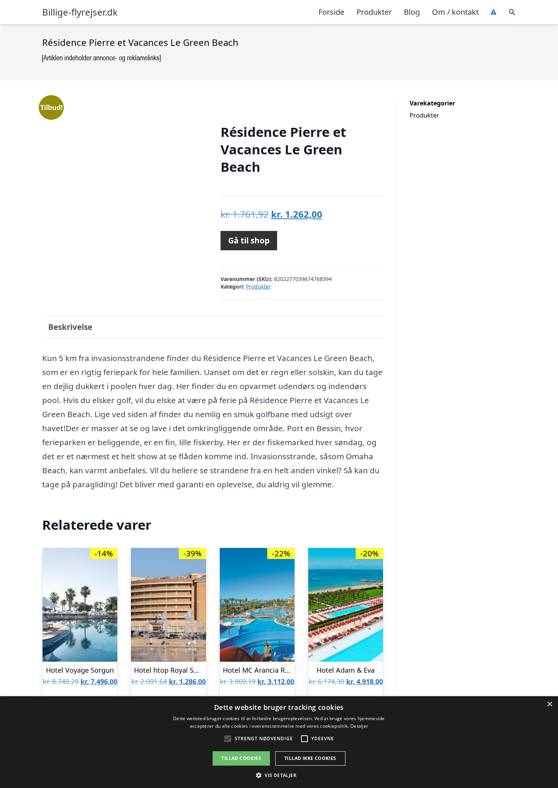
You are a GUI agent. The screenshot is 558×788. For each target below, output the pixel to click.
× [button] (549, 704)
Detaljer (359, 726)
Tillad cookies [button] (241, 758)
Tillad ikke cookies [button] (310, 758)
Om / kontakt (455, 12)
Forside (331, 12)
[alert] (279, 742)
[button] (279, 775)
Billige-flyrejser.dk (80, 12)
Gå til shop (249, 240)
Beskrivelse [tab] (70, 327)
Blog (412, 12)
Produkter (374, 12)
